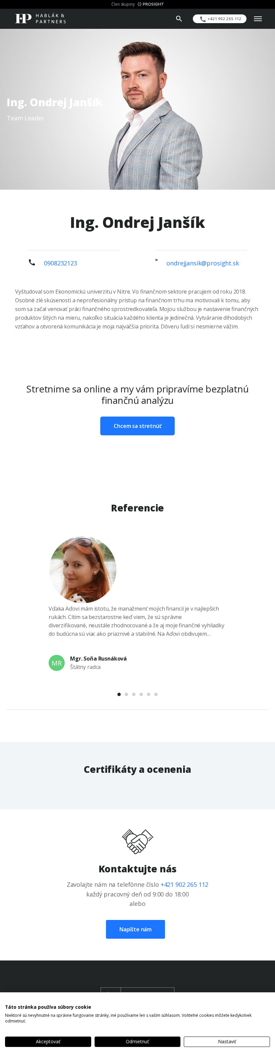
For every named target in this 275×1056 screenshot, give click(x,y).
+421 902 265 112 (185, 884)
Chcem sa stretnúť (137, 426)
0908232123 (60, 263)
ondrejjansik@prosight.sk (202, 263)
